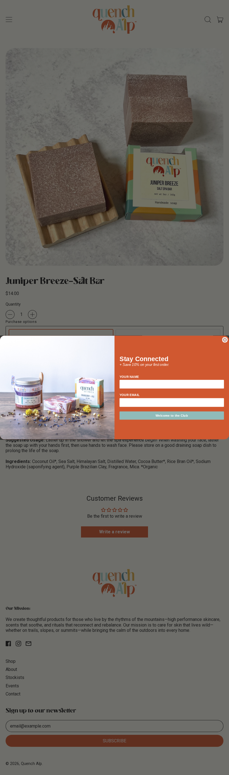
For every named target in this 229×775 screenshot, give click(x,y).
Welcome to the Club (172, 415)
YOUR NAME (129, 376)
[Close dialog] (225, 339)
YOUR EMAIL (130, 395)
